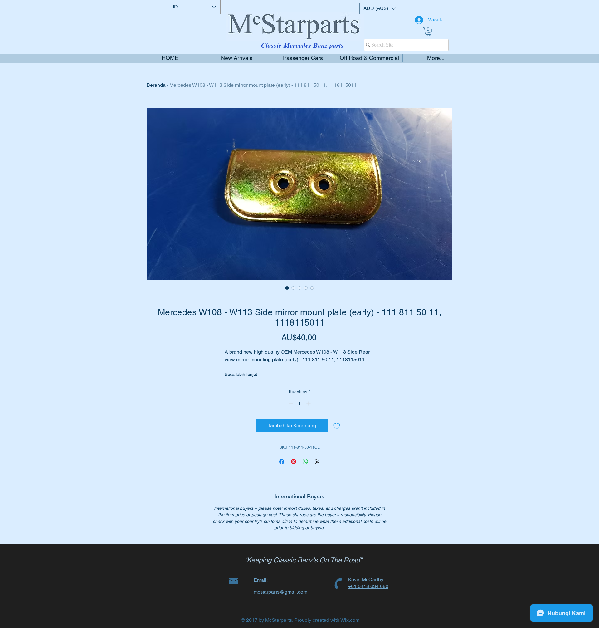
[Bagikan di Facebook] (281, 461)
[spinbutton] (299, 403)
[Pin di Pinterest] (293, 461)
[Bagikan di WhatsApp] (305, 461)
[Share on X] (317, 461)
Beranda (156, 85)
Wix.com (349, 620)
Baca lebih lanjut (241, 374)
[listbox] (379, 8)
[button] (379, 8)
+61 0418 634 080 (368, 586)
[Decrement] (290, 403)
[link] (428, 31)
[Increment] (309, 403)
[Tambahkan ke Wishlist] (336, 425)
